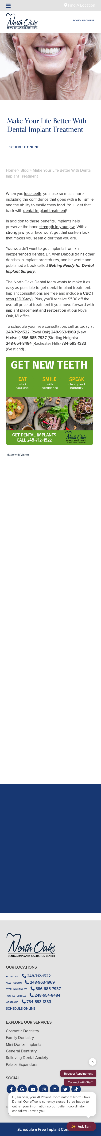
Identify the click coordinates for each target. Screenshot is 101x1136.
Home (11, 170)
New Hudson (14, 983)
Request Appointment (78, 1073)
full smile (85, 199)
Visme (24, 454)
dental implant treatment (44, 211)
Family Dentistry (20, 1038)
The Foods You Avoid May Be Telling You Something (50, 757)
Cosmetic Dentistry (22, 1031)
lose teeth (32, 194)
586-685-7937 (34, 338)
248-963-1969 (63, 332)
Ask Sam (81, 1126)
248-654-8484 (19, 343)
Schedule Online (83, 20)
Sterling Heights (16, 989)
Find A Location (81, 5)
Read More (20, 590)
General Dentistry (21, 1051)
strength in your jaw (57, 227)
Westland (12, 1002)
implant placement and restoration (36, 310)
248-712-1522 (18, 332)
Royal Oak (12, 976)
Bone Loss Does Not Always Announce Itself (50, 578)
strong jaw (15, 232)
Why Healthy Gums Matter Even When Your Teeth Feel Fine (50, 667)
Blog (24, 170)
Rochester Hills (16, 996)
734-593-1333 (74, 343)
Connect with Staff (80, 1082)
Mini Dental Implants (23, 1044)
